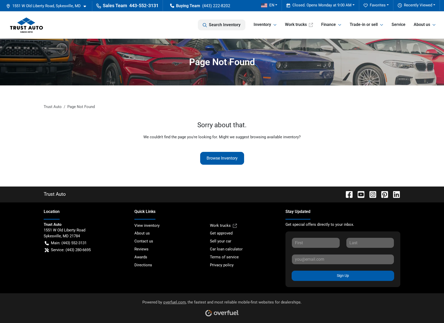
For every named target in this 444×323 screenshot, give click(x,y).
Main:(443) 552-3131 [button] (69, 243)
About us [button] (422, 24)
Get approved (221, 233)
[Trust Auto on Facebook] (347, 194)
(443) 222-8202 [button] (216, 5)
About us (142, 233)
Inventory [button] (262, 24)
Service (398, 24)
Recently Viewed (418, 5)
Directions (143, 265)
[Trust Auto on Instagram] (371, 194)
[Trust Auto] (26, 25)
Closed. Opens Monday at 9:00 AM (321, 5)
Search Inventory (224, 24)
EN (271, 5)
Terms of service (224, 257)
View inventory (147, 225)
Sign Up (343, 275)
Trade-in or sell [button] (364, 24)
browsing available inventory (274, 137)
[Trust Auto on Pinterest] (382, 194)
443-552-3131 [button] (144, 5)
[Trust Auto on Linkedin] (394, 194)
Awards (140, 257)
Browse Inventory (222, 158)
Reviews (141, 249)
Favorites (378, 5)
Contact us (143, 241)
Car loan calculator (226, 249)
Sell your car (220, 241)
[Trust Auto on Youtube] (359, 194)
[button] (48, 6)
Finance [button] (328, 24)
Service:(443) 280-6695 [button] (71, 250)
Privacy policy (222, 265)
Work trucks (296, 24)
